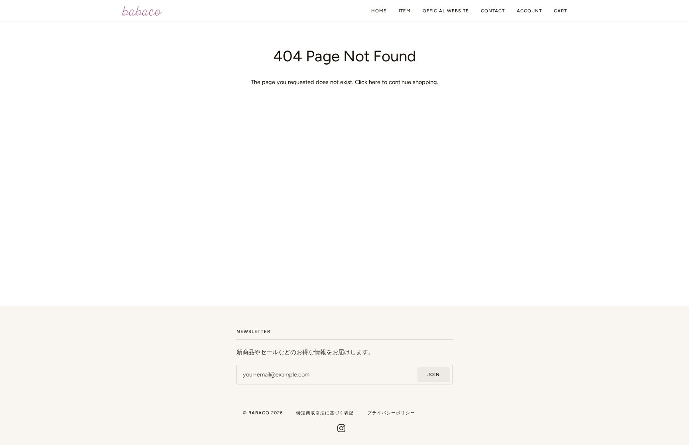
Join (433, 374)
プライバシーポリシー (391, 413)
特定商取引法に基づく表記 (325, 413)
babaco (259, 413)
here (374, 82)
